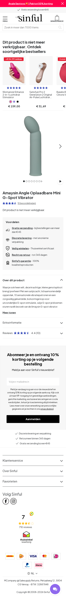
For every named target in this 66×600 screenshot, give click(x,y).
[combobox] (30, 27)
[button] (62, 3)
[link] (10, 101)
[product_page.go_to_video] (60, 181)
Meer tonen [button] (9, 312)
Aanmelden (33, 419)
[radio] (8, 88)
